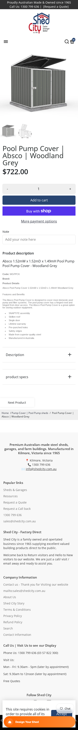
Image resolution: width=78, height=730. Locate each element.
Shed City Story (13, 603)
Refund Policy (12, 622)
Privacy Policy (12, 616)
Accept (61, 714)
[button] (40, 721)
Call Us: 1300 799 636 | (26, 7)
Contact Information (17, 635)
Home (5, 413)
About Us (9, 597)
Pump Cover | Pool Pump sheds (30, 413)
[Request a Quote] (56, 7)
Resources (10, 496)
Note (5, 231)
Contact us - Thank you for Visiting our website (35, 584)
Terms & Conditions (17, 610)
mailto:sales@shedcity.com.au (24, 591)
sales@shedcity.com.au (19, 521)
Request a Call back (17, 509)
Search (8, 628)
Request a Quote (15, 502)
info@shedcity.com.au (41, 469)
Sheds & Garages (15, 490)
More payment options (39, 221)
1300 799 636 (12, 515)
